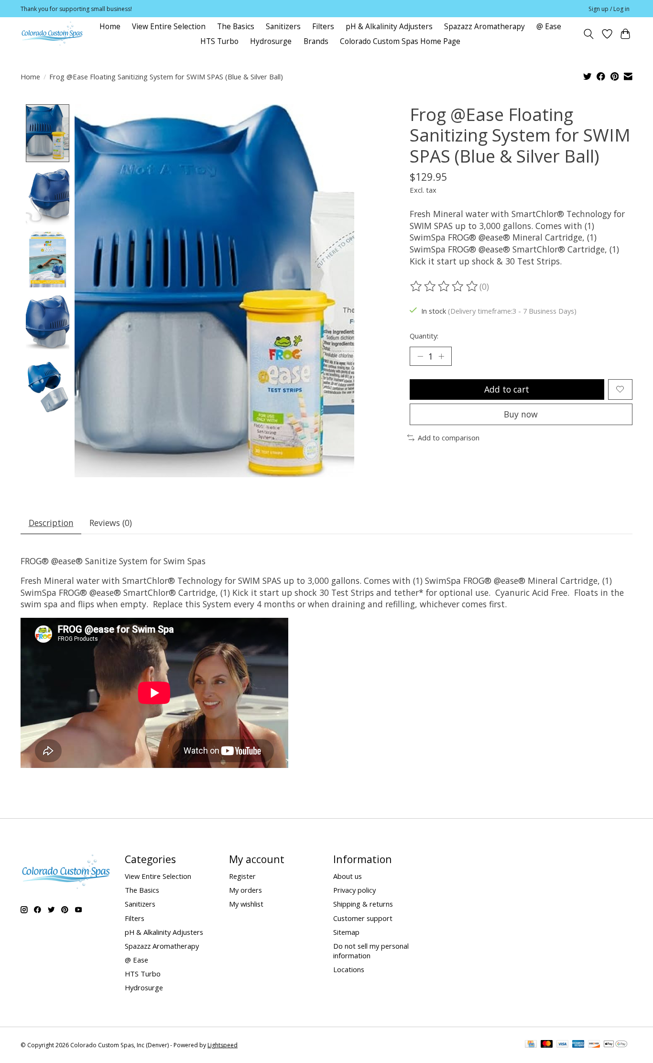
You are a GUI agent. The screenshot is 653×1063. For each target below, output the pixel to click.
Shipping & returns (363, 904)
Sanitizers (283, 27)
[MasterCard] (547, 1045)
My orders (245, 890)
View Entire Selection (169, 27)
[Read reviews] (444, 286)
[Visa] (562, 1045)
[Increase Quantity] (441, 356)
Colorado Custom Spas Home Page (400, 41)
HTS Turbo (219, 41)
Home (109, 27)
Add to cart (506, 389)
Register (242, 876)
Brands (316, 41)
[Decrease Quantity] (420, 356)
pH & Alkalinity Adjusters (389, 27)
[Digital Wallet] (615, 1045)
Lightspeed (222, 1045)
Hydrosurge (271, 41)
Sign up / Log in (609, 9)
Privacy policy (354, 890)
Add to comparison (448, 437)
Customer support (362, 918)
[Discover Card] (594, 1045)
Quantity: (424, 335)
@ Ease (548, 27)
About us (347, 876)
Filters (323, 27)
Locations (348, 969)
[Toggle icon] (589, 34)
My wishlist (246, 904)
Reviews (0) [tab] (110, 522)
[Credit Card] (531, 1045)
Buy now (521, 414)
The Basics (235, 27)
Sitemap (346, 932)
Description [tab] (51, 522)
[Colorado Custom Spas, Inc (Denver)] (52, 34)
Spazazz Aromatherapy (484, 27)
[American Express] (578, 1045)
